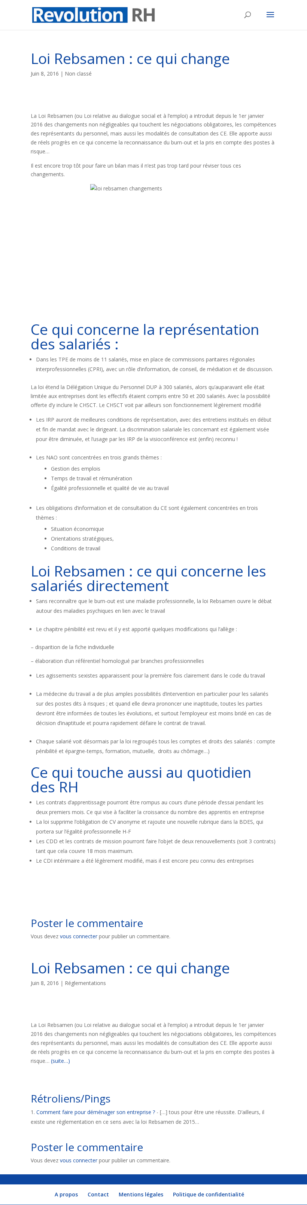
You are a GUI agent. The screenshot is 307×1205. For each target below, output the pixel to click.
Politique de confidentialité (208, 1194)
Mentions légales (141, 1194)
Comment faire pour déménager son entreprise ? (95, 1112)
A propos (66, 1194)
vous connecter (78, 936)
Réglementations (85, 983)
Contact (98, 1194)
